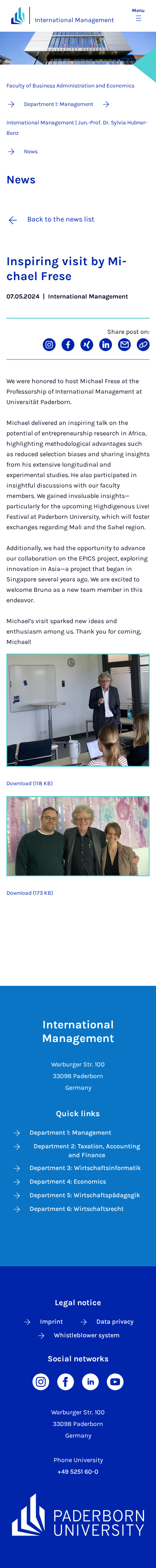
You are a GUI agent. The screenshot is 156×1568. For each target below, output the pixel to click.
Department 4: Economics (68, 1181)
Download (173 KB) (29, 893)
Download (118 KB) (29, 783)
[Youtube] (115, 1381)
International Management (74, 20)
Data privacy (115, 1321)
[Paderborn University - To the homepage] (17, 15)
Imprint (51, 1321)
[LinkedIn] (90, 1381)
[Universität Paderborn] (78, 1514)
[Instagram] (40, 1381)
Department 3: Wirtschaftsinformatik (85, 1168)
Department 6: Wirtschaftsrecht (77, 1209)
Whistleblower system (87, 1335)
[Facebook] (65, 1381)
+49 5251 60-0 (78, 1471)
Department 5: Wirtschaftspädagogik (85, 1195)
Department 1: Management (70, 1132)
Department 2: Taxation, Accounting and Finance (87, 1150)
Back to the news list (60, 219)
